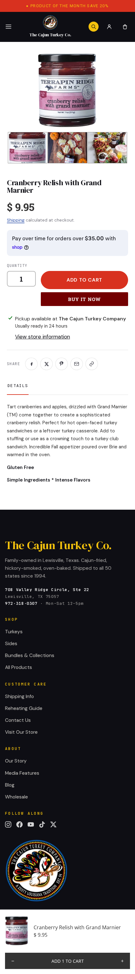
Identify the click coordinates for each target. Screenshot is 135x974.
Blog (9, 785)
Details (18, 385)
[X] (53, 824)
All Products (18, 667)
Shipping (15, 220)
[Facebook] (19, 824)
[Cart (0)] (125, 27)
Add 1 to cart (67, 961)
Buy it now (84, 299)
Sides (11, 643)
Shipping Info (19, 696)
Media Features (22, 773)
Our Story (16, 761)
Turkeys (14, 632)
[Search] (94, 27)
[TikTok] (42, 824)
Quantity (17, 265)
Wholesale (16, 797)
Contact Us (18, 720)
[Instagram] (8, 824)
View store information (42, 336)
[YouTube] (31, 824)
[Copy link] (91, 364)
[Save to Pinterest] (61, 364)
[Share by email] (76, 364)
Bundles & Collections (29, 655)
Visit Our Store (21, 732)
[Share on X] (46, 364)
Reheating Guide (23, 708)
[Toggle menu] (8, 26)
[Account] (109, 27)
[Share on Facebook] (31, 364)
